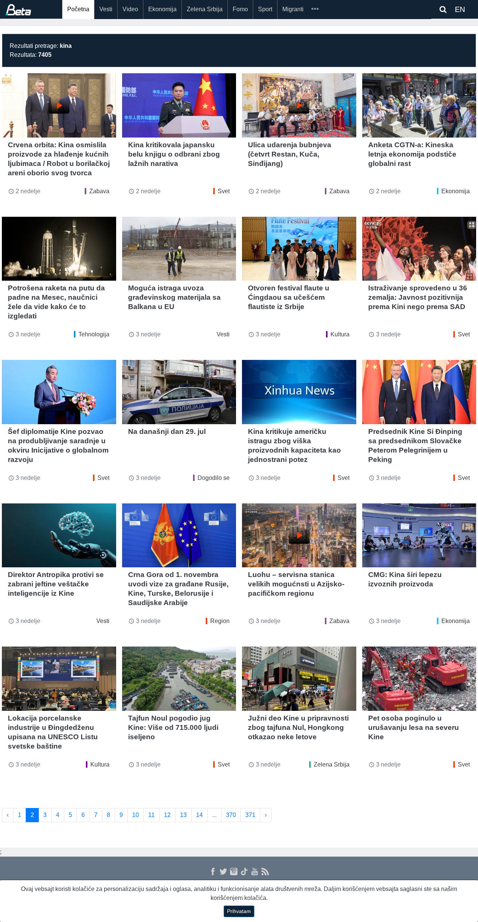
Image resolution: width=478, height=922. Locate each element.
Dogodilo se (214, 478)
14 (199, 815)
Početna (78, 9)
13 (183, 815)
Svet (224, 191)
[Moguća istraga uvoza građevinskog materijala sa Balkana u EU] (179, 249)
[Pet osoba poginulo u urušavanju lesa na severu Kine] (419, 679)
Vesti (105, 9)
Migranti (293, 9)
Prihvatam (239, 911)
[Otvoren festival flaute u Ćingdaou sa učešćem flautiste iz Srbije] (299, 249)
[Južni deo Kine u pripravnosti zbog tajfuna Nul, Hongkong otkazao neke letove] (299, 679)
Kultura (340, 334)
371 (250, 815)
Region (220, 621)
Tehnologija (93, 334)
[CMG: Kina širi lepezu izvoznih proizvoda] (419, 535)
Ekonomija (162, 9)
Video (130, 9)
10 (135, 815)
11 (151, 815)
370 (231, 815)
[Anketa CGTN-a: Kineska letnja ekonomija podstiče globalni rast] (419, 105)
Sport (265, 9)
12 (167, 815)
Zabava (99, 191)
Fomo (240, 9)
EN (460, 9)
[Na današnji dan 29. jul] (179, 392)
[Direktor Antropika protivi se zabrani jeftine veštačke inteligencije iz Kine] (59, 535)
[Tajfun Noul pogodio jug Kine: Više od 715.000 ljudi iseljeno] (179, 679)
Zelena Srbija (205, 9)
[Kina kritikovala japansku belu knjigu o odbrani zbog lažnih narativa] (179, 105)
